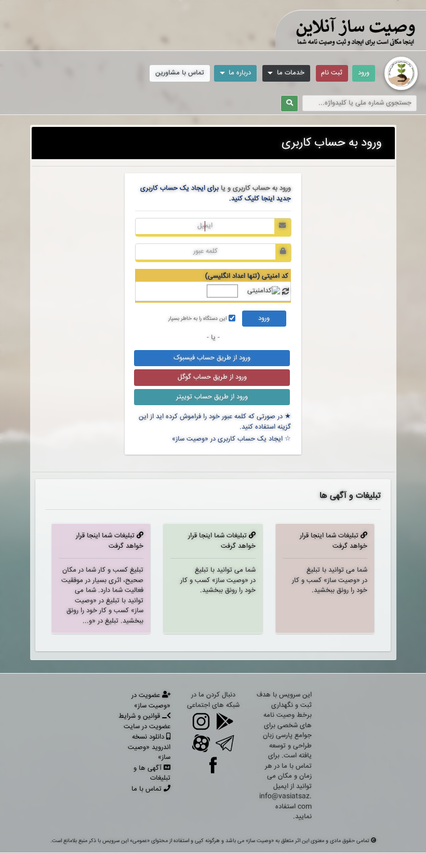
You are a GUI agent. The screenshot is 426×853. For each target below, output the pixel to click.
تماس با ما (147, 789)
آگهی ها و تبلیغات (152, 773)
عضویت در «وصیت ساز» (150, 700)
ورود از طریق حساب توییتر (212, 397)
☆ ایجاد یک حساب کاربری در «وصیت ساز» (231, 439)
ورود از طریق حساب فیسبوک (212, 358)
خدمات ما (289, 73)
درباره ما (239, 73)
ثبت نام (331, 73)
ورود (363, 73)
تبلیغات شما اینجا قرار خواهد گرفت (333, 541)
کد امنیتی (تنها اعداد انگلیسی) (246, 276)
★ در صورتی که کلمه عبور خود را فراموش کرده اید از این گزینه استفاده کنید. (215, 421)
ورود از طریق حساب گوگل (212, 377)
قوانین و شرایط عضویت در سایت (144, 721)
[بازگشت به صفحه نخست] (401, 73)
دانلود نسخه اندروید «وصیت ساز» (149, 747)
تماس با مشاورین (179, 73)
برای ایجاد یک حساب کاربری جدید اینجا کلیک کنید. (215, 193)
